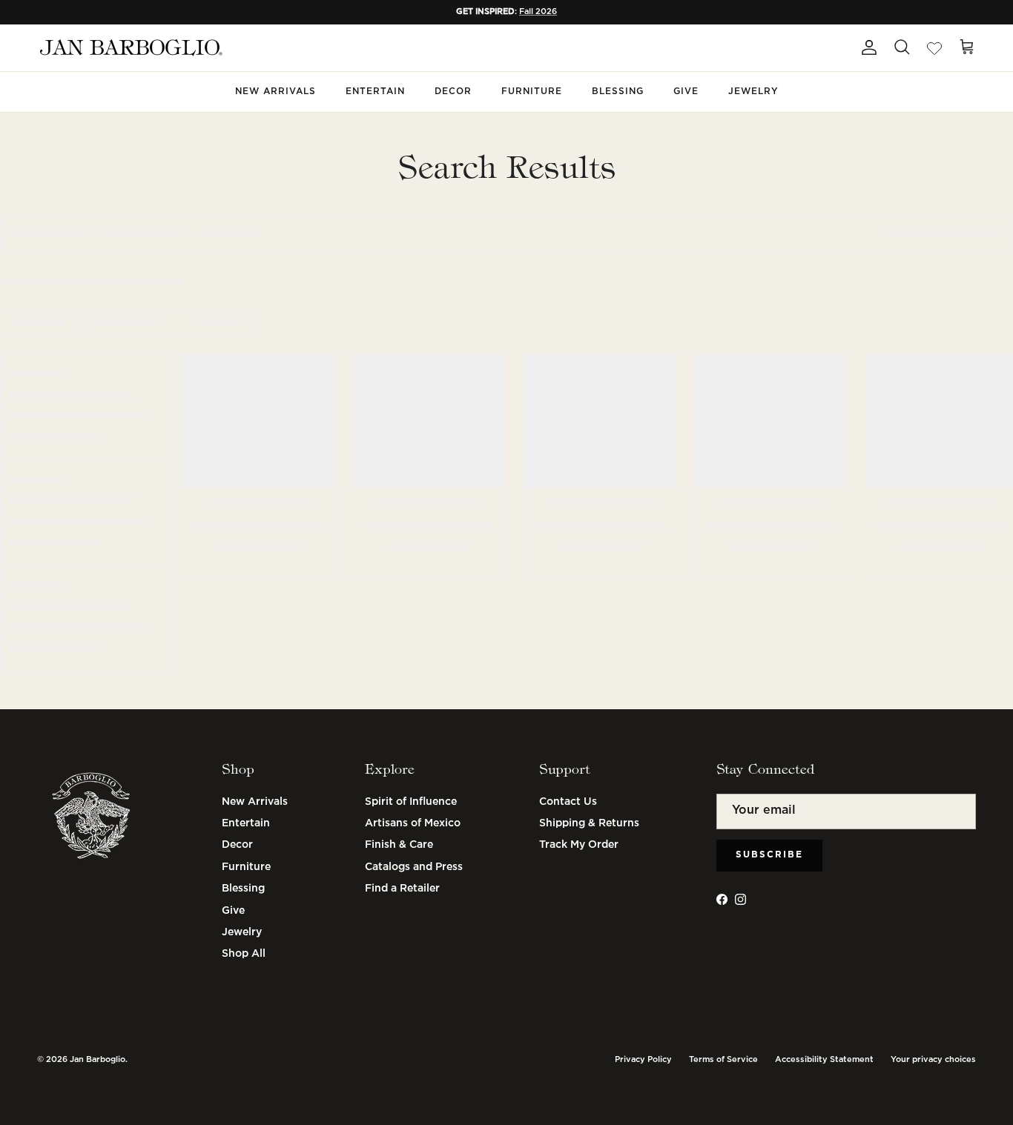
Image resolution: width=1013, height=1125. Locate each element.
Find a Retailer (402, 888)
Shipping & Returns (589, 823)
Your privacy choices (933, 1059)
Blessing (618, 91)
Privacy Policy (643, 1059)
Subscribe (769, 855)
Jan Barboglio (97, 1059)
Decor (453, 91)
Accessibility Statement (824, 1059)
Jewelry (753, 91)
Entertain (375, 91)
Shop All (243, 953)
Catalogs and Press (414, 867)
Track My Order (578, 844)
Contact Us (568, 801)
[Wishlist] (934, 47)
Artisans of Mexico (413, 823)
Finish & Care (399, 844)
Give (686, 91)
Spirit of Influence (411, 801)
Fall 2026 (538, 12)
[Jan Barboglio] (129, 47)
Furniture (531, 91)
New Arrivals (275, 91)
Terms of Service (723, 1059)
